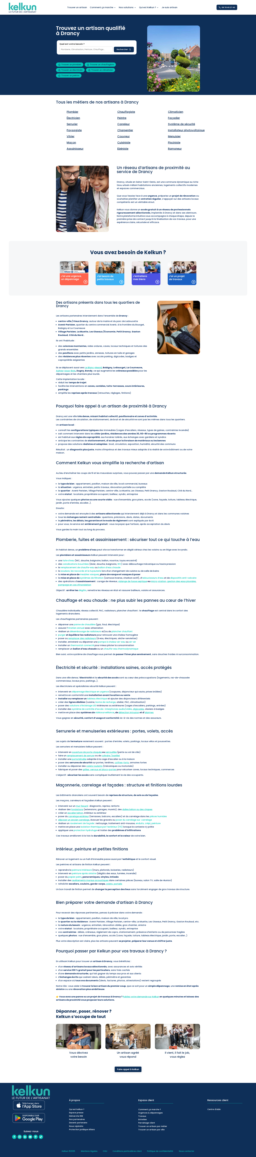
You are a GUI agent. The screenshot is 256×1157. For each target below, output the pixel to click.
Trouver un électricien (72, 70)
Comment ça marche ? (149, 1109)
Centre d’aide (214, 1109)
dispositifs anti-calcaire (183, 577)
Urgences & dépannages (150, 1112)
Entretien (142, 1119)
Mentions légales (89, 1151)
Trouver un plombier (71, 64)
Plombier (72, 112)
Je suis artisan (169, 8)
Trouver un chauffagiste (102, 64)
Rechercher (122, 49)
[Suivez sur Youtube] (30, 1137)
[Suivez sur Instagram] (19, 1137)
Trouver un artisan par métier (152, 1126)
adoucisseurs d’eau (153, 577)
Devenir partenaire (78, 1122)
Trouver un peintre (70, 75)
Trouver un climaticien (102, 70)
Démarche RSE (76, 1116)
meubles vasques (89, 574)
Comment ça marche (101, 8)
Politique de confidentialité (160, 1151)
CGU (105, 1151)
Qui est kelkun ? (76, 1109)
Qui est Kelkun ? (147, 8)
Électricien (73, 118)
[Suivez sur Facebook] (14, 1137)
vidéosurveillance (104, 712)
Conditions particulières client (127, 1151)
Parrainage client (146, 1122)
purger (61, 634)
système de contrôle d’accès (87, 709)
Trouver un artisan (77, 8)
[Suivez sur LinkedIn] (25, 1137)
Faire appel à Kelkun (128, 1069)
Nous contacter (186, 1151)
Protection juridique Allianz (82, 1129)
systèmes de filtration (92, 577)
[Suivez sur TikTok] (41, 1137)
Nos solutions (126, 8)
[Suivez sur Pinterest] (35, 1137)
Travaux (142, 1116)
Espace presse (76, 1112)
